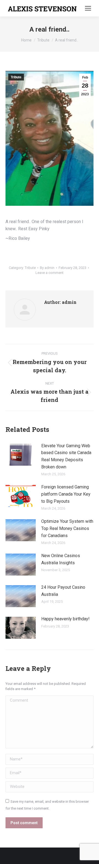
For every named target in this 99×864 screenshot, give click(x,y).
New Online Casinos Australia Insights (60, 559)
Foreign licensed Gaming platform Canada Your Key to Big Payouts (65, 494)
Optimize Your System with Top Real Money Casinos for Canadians (67, 528)
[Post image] (21, 455)
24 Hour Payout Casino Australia (63, 591)
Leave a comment (49, 273)
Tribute (16, 77)
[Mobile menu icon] (88, 8)
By (47, 268)
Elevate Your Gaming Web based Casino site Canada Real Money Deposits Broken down (66, 456)
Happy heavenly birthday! (65, 618)
